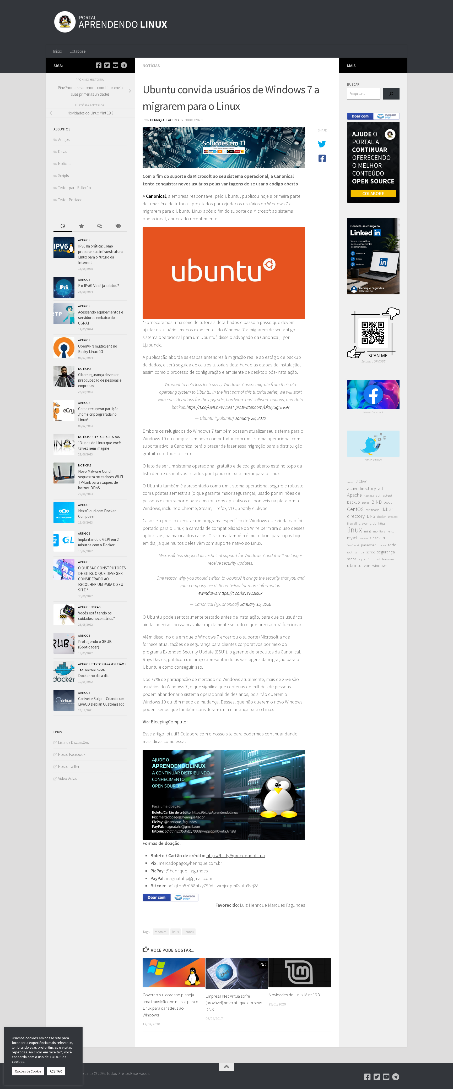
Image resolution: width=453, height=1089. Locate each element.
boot (388, 502)
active (362, 481)
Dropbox (392, 517)
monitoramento (383, 531)
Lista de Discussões (73, 742)
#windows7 (208, 593)
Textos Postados (71, 199)
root (349, 552)
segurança (386, 551)
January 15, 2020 (255, 604)
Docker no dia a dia (93, 675)
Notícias (151, 65)
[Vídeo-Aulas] (115, 65)
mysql (352, 537)
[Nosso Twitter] (107, 65)
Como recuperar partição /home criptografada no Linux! (98, 414)
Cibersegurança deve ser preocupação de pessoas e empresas (100, 380)
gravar (363, 523)
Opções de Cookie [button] (28, 1071)
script (370, 552)
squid (362, 559)
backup (353, 502)
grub (373, 523)
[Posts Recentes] (62, 226)
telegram (388, 559)
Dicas (62, 151)
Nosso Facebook (71, 754)
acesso (350, 482)
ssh (371, 559)
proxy (382, 545)
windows (379, 565)
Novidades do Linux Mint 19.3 (294, 995)
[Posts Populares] (81, 226)
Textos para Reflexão (74, 187)
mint (367, 531)
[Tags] (118, 226)
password (368, 545)
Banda (365, 502)
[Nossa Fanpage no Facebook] (98, 65)
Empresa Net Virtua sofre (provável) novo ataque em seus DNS (234, 1002)
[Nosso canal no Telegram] (124, 65)
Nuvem (363, 538)
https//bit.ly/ (218, 855)
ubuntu (189, 932)
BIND (376, 502)
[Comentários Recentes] (99, 226)
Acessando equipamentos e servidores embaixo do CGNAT (100, 318)
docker (381, 516)
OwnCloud (353, 545)
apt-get (387, 495)
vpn (367, 565)
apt (378, 495)
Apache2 (369, 495)
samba (359, 552)
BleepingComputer (169, 722)
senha (352, 559)
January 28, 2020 (250, 418)
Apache (354, 495)
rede (392, 544)
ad (380, 488)
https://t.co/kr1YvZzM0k (240, 593)
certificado (372, 510)
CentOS (355, 509)
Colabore (77, 51)
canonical (161, 932)
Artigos (63, 139)
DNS (371, 516)
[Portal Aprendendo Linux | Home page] (110, 22)
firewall (352, 523)
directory (356, 516)
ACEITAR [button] (56, 1071)
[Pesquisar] (391, 94)
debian (387, 509)
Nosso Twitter (68, 766)
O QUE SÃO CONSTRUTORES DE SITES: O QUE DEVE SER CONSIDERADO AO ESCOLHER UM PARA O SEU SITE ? (102, 578)
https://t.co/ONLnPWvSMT (210, 407)
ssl (378, 559)
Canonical (156, 196)
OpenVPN (377, 538)
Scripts (63, 175)
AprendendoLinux (248, 855)
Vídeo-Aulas (67, 778)
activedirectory (361, 488)
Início (57, 51)
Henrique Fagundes (166, 120)
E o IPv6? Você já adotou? (98, 285)
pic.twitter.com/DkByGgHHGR (262, 407)
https (381, 523)
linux (175, 932)
